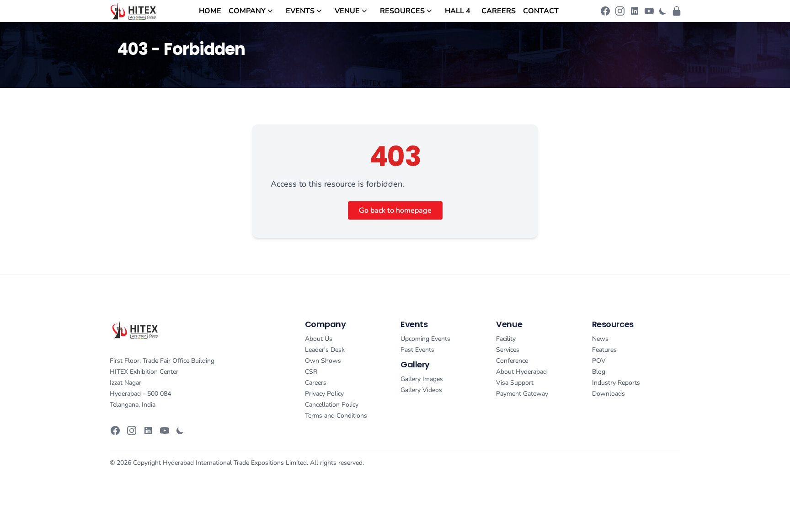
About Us (318, 338)
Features (604, 349)
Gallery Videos (421, 390)
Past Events (417, 349)
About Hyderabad (521, 371)
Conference (512, 360)
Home (210, 11)
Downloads (608, 393)
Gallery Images (421, 379)
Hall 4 (457, 11)
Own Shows (323, 360)
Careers (498, 11)
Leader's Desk (325, 349)
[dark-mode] (662, 11)
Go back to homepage (395, 210)
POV (599, 360)
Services (507, 349)
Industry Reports (616, 382)
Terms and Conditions (336, 415)
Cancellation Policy (331, 404)
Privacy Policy (324, 393)
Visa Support (515, 382)
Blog (598, 371)
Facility (506, 338)
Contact (541, 11)
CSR (311, 371)
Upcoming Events (425, 338)
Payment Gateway (522, 393)
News (600, 338)
